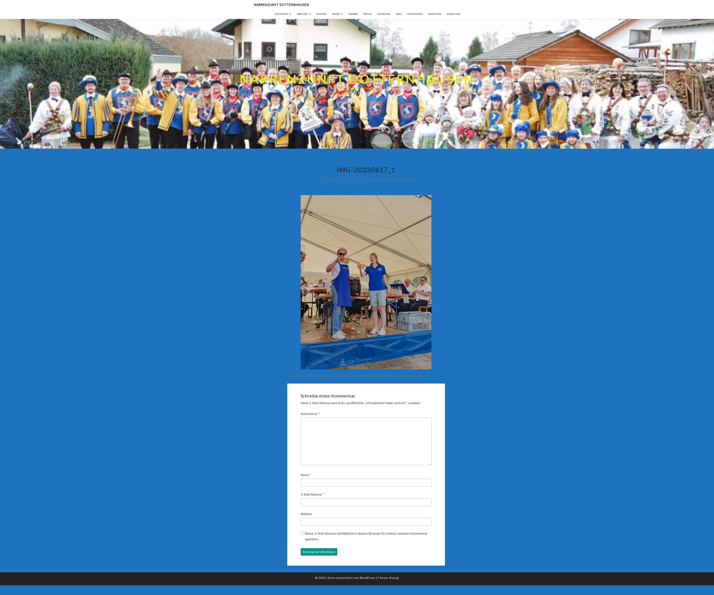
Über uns (302, 14)
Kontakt (321, 14)
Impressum (434, 14)
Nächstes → (381, 189)
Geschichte (281, 14)
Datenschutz (415, 14)
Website (306, 514)
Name (306, 475)
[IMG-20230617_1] (366, 283)
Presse (367, 14)
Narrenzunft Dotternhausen (281, 4)
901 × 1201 (381, 179)
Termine (353, 14)
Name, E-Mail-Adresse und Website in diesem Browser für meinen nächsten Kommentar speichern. (366, 536)
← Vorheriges (352, 189)
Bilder (336, 14)
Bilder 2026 (453, 14)
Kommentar (310, 414)
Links (399, 14)
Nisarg (394, 578)
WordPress (367, 578)
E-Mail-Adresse (312, 494)
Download (383, 14)
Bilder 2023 (406, 179)
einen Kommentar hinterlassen (395, 375)
